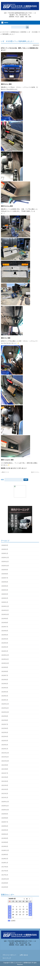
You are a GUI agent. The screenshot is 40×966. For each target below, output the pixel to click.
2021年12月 (5, 753)
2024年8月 (4, 622)
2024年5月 (4, 635)
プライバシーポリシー (9, 955)
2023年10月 (5, 663)
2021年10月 (5, 761)
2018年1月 (4, 862)
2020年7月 (4, 822)
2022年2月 (4, 744)
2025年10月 (5, 565)
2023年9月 (4, 667)
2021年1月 (4, 797)
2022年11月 (5, 708)
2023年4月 (4, 687)
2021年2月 (4, 793)
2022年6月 (4, 728)
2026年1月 (4, 553)
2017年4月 (4, 871)
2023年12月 (5, 655)
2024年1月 (4, 651)
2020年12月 (5, 801)
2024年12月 (5, 606)
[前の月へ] (23, 898)
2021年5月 (4, 781)
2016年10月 (5, 879)
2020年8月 (4, 818)
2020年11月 (5, 805)
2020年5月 (4, 830)
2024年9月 (4, 618)
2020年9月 (4, 814)
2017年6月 (4, 867)
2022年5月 (4, 732)
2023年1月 (4, 700)
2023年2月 (4, 696)
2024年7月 (4, 626)
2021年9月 (4, 765)
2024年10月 (5, 614)
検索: (2, 479)
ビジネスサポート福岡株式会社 (9, 32)
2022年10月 (5, 712)
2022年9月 (4, 716)
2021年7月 (4, 773)
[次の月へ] (30, 898)
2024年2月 (4, 647)
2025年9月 (4, 569)
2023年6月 (4, 679)
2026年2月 (4, 549)
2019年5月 (4, 846)
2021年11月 (5, 757)
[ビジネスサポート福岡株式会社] (20, 9)
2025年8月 (4, 574)
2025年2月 (4, 598)
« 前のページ (5, 472)
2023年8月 (4, 671)
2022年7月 (4, 724)
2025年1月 (4, 602)
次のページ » (35, 472)
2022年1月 (4, 748)
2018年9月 (4, 854)
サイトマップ (7, 958)
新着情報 (23, 32)
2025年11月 (5, 561)
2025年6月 (4, 582)
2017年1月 (4, 875)
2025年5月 (4, 586)
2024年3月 (4, 643)
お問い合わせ (24, 955)
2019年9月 (4, 838)
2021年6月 (4, 777)
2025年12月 (5, 557)
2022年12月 (5, 704)
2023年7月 (4, 675)
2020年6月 (4, 826)
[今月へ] (27, 898)
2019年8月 (4, 842)
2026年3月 (4, 545)
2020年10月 (5, 810)
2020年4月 (4, 834)
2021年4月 (4, 785)
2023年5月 (4, 683)
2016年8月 (4, 883)
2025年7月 (4, 578)
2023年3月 (4, 692)
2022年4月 (4, 736)
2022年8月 (4, 720)
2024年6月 (4, 630)
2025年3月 (4, 594)
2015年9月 (4, 887)
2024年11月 (5, 610)
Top (38, 964)
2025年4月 (4, 590)
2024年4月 (4, 639)
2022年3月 (4, 740)
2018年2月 (4, 858)
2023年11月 (5, 659)
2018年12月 (5, 850)
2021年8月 (4, 769)
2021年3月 (4, 789)
